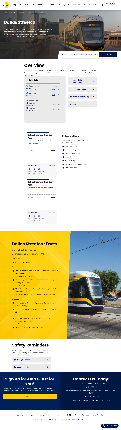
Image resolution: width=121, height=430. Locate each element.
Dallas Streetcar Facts (77, 55)
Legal (59, 415)
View (53, 90)
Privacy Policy (45, 415)
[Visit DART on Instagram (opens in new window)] (75, 415)
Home (6, 13)
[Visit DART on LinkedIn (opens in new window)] (72, 415)
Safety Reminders (92, 55)
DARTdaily (66, 420)
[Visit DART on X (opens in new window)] (70, 415)
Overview (65, 55)
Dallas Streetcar (39, 13)
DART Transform (78, 420)
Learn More (52, 165)
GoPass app (44, 141)
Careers (76, 5)
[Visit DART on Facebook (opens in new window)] (67, 415)
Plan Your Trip (108, 55)
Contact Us (93, 5)
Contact (31, 415)
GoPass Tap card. (33, 143)
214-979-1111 (91, 387)
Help (84, 5)
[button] (110, 4)
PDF (59, 90)
